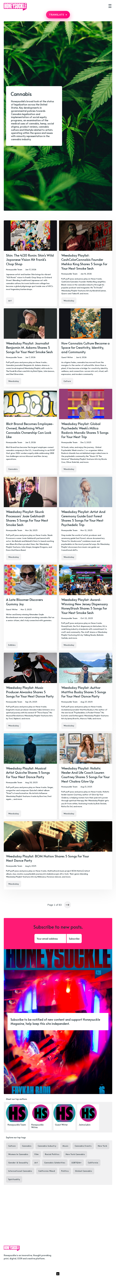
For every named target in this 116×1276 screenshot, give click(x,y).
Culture (67, 381)
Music (65, 1145)
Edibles (12, 645)
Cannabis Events (83, 1145)
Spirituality (14, 1179)
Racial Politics (52, 1154)
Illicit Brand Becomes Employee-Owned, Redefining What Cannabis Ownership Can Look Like (30, 430)
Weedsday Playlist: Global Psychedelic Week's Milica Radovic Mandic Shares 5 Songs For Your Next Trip (84, 430)
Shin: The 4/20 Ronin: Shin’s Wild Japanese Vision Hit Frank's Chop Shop (30, 259)
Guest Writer (67, 357)
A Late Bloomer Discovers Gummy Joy (24, 601)
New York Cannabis (75, 1154)
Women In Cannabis (18, 1154)
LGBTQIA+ (77, 1162)
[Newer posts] (67, 904)
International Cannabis (20, 1171)
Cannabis (13, 469)
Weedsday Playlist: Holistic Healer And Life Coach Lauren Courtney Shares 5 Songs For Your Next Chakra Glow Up (85, 774)
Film (37, 1154)
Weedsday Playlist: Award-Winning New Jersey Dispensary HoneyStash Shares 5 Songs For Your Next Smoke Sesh (84, 606)
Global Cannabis (83, 1171)
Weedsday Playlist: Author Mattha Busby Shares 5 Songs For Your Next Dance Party (83, 691)
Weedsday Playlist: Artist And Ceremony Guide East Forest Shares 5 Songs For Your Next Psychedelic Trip (83, 518)
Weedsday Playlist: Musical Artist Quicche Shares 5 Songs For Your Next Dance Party (28, 772)
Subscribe (74, 938)
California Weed (46, 1171)
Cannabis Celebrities (54, 1162)
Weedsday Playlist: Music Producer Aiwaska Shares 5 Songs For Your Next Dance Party (30, 691)
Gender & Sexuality (18, 1162)
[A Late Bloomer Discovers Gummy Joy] (30, 608)
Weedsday (69, 300)
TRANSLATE (58, 14)
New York (102, 1145)
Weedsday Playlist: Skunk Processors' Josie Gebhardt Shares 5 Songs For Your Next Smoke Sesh (27, 518)
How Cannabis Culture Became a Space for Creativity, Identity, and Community (85, 347)
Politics (65, 1171)
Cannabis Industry (47, 1145)
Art (10, 300)
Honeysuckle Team (14, 269)
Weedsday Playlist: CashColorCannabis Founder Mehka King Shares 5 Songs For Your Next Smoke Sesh (84, 262)
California (93, 1162)
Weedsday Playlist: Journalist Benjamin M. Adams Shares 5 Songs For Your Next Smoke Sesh (29, 347)
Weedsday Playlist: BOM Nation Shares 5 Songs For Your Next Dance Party (47, 858)
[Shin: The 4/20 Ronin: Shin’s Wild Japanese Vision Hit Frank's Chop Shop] (30, 263)
